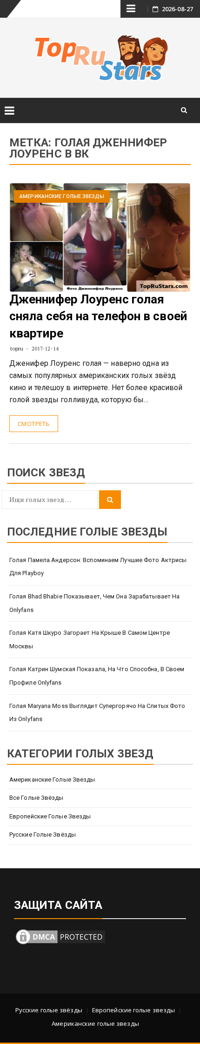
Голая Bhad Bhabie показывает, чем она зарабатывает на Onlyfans (94, 603)
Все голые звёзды (36, 797)
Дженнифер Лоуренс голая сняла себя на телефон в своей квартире (98, 316)
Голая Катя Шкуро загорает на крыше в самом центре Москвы (89, 639)
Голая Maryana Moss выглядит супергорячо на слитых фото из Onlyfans (97, 712)
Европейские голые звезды (50, 816)
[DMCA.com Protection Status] (60, 936)
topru (17, 348)
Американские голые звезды (62, 196)
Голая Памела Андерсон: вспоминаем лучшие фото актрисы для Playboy (98, 566)
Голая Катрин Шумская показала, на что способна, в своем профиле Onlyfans (97, 676)
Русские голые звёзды (42, 834)
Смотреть (34, 423)
